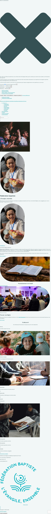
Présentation (6, 104)
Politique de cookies (5, 97)
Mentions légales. (3, 511)
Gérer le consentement (3, 513)
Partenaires (6, 109)
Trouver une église (5, 113)
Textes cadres (6, 108)
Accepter (1, 95)
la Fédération (2, 245)
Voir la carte (2, 320)
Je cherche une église (4, 453)
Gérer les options (5, 90)
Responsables (6, 107)
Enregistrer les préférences (18, 95)
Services (5, 106)
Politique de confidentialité (7, 98)
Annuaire (5, 110)
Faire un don (25, 504)
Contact (3, 112)
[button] (25, 38)
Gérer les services (5, 91)
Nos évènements (5, 111)
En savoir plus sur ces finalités (7, 93)
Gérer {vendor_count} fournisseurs (8, 92)
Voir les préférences (10, 95)
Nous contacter (3, 256)
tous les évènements (4, 285)
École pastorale (5, 114)
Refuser (5, 95)
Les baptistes (6, 105)
